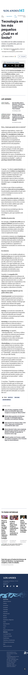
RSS (4, 644)
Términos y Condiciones (9, 640)
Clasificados (6, 638)
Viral (4, 628)
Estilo (4, 621)
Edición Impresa (7, 399)
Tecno (4, 626)
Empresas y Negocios (8, 619)
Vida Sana (17, 397)
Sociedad (5, 607)
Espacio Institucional (8, 630)
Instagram (7, 586)
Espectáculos (9, 16)
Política (5, 603)
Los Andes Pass (7, 634)
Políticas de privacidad (8, 642)
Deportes (5, 611)
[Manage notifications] (25, 669)
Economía (5, 605)
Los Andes (2, 16)
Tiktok (10, 586)
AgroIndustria (6, 623)
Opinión (5, 617)
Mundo (5, 615)
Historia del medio (7, 646)
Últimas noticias (7, 601)
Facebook (4, 586)
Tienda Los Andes (7, 636)
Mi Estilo (10, 397)
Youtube (17, 586)
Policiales (5, 609)
